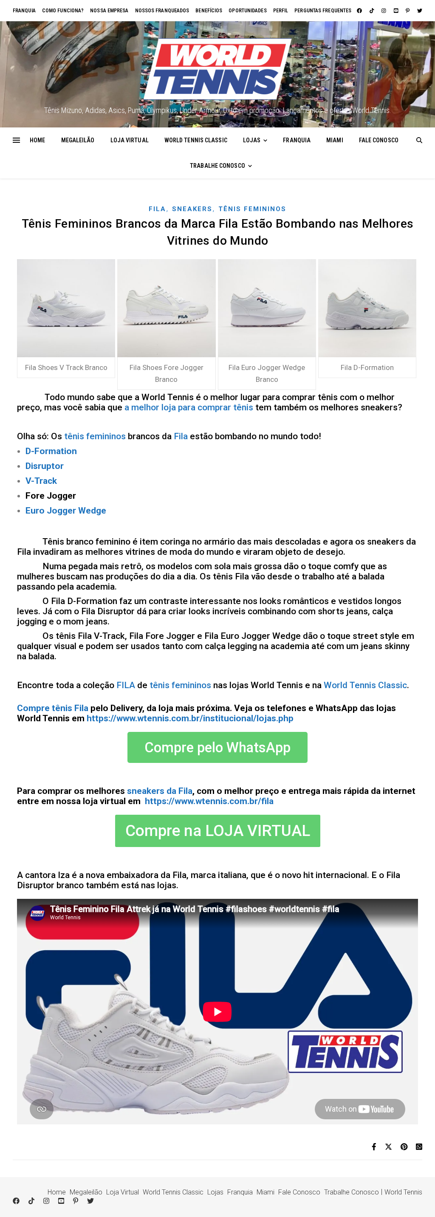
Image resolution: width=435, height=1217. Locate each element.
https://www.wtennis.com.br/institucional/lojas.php (190, 718)
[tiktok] (373, 11)
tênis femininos (95, 436)
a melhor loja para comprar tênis (188, 407)
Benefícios (208, 11)
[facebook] (360, 11)
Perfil (280, 11)
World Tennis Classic (195, 140)
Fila (157, 209)
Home (37, 140)
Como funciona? (63, 11)
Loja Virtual (129, 140)
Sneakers (192, 209)
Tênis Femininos (252, 209)
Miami (334, 140)
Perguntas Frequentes (322, 11)
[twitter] (419, 11)
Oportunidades (247, 11)
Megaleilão (78, 140)
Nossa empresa (109, 11)
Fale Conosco (378, 140)
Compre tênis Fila (52, 708)
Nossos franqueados (162, 11)
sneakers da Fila (159, 791)
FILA (125, 685)
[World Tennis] (217, 69)
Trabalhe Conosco (217, 165)
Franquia (24, 11)
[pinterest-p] (408, 11)
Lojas (252, 140)
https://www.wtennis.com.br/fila (209, 801)
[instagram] (384, 11)
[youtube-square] (397, 11)
